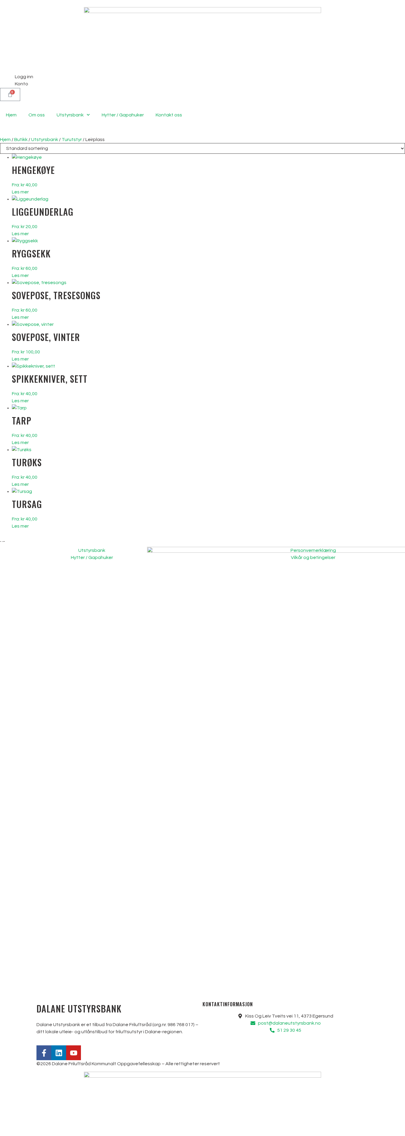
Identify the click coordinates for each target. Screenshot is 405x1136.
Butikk (21, 139)
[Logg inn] (7, 80)
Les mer (20, 192)
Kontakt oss (169, 115)
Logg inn (24, 76)
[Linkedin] (58, 1052)
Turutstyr (72, 139)
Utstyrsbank (70, 115)
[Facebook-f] (43, 1052)
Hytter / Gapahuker (123, 115)
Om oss (36, 115)
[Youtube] (73, 1052)
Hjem (11, 115)
